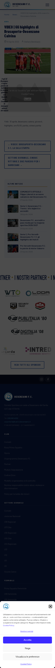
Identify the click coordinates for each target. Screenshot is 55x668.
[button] (50, 606)
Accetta (27, 640)
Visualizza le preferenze (27, 656)
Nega (27, 648)
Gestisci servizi (26, 631)
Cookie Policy (8, 625)
